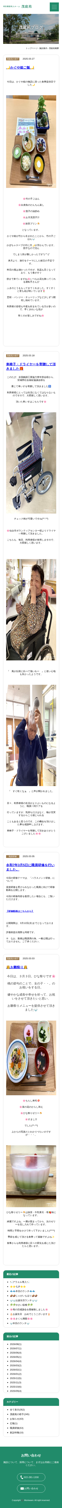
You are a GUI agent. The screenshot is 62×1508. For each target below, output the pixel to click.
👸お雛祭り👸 (17, 967)
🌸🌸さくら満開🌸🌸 (21, 1318)
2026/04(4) (15, 1361)
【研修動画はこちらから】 (20, 911)
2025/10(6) (15, 1386)
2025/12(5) (15, 1378)
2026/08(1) (15, 1344)
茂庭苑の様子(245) (19, 1414)
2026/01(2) (15, 1374)
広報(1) (14, 1423)
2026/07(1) (15, 1348)
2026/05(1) (15, 1357)
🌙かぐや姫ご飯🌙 (20, 67)
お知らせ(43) (16, 1418)
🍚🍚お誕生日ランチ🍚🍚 (23, 1300)
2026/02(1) (15, 1369)
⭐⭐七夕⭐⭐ (18, 1286)
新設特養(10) (16, 1432)
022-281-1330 (31, 1477)
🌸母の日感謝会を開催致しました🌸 (29, 1309)
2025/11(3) (15, 1382)
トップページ (32, 48)
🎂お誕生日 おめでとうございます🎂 (30, 1314)
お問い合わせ (31, 1488)
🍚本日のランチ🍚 (19, 1323)
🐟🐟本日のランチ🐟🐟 (22, 1291)
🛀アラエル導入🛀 (19, 1282)
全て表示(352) (17, 1409)
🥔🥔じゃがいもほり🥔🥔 (23, 1295)
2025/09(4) (15, 1391)
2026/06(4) (15, 1352)
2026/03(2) (15, 1365)
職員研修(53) (16, 1428)
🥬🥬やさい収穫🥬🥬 (21, 1305)
